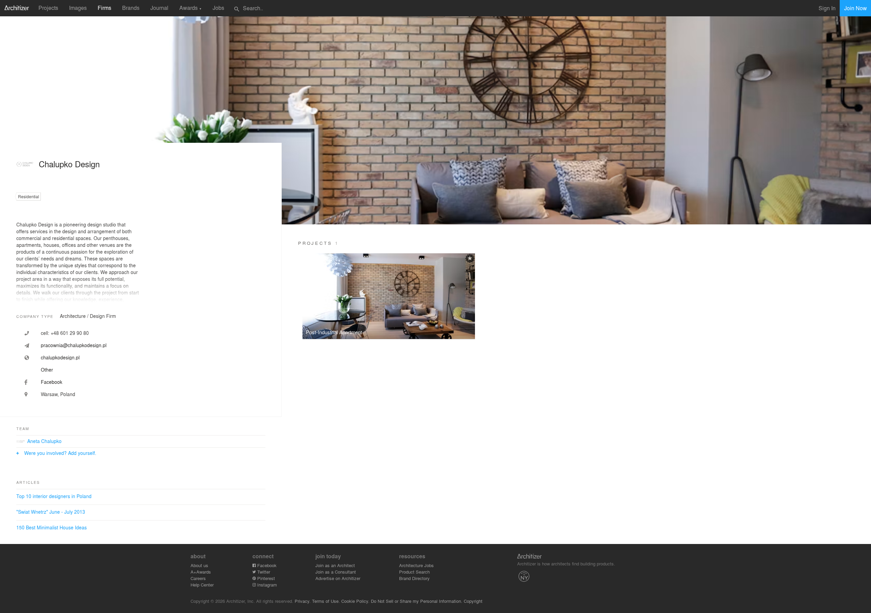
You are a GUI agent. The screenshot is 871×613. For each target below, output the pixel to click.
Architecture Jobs (416, 565)
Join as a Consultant (335, 571)
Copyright (473, 601)
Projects (48, 8)
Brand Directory (414, 578)
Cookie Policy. (355, 601)
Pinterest (265, 578)
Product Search (414, 571)
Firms (104, 8)
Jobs (218, 8)
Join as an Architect (335, 565)
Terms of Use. (326, 601)
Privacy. (303, 601)
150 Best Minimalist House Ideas (51, 527)
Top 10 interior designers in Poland (54, 496)
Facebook (266, 565)
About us (199, 565)
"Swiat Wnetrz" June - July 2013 (50, 511)
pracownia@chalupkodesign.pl (73, 345)
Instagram (266, 584)
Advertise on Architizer (337, 578)
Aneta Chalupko (44, 441)
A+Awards (201, 571)
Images (78, 8)
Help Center (202, 584)
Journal (159, 8)
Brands (130, 8)
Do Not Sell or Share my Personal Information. (416, 601)
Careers (198, 578)
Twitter (263, 571)
